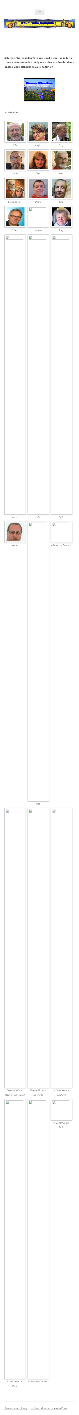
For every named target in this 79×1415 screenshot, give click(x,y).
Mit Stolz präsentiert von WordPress (48, 1408)
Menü (39, 11)
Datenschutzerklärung (15, 1408)
